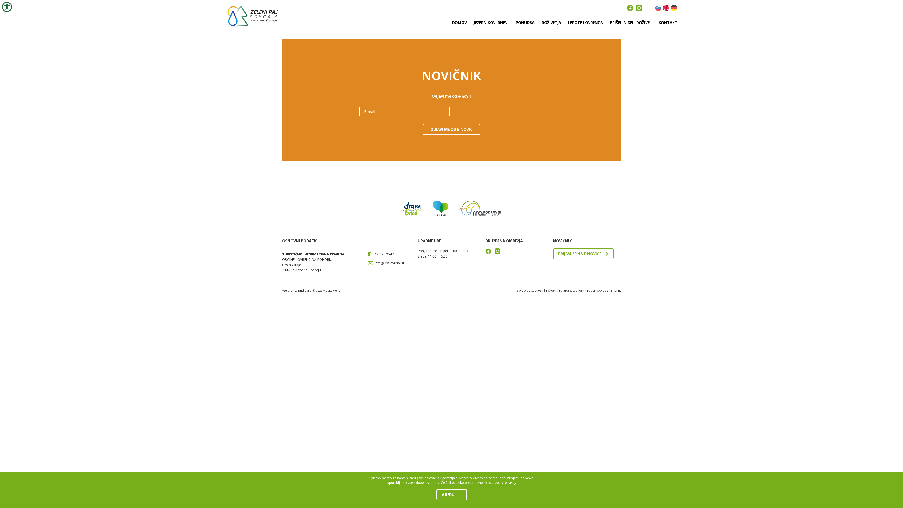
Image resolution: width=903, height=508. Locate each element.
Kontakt (668, 22)
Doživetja (551, 22)
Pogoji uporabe (597, 291)
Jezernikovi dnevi (491, 22)
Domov (459, 22)
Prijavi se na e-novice (579, 253)
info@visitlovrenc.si (389, 263)
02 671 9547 (384, 254)
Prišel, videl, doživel (631, 22)
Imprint (616, 291)
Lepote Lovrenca (585, 22)
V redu (448, 494)
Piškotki (551, 291)
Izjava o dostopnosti (529, 291)
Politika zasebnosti (571, 291)
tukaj (511, 482)
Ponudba (525, 22)
